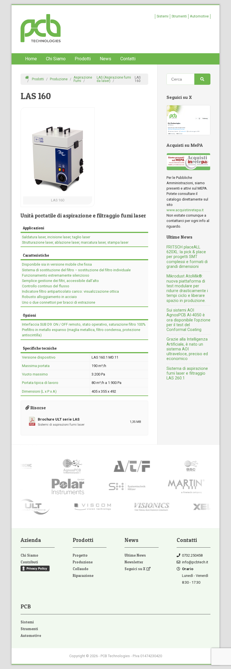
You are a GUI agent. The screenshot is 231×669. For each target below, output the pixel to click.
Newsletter (134, 562)
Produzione (83, 562)
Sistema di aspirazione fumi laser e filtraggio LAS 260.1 (187, 373)
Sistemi (162, 16)
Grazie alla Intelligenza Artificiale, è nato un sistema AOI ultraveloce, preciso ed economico (187, 349)
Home (31, 58)
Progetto (80, 555)
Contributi (29, 562)
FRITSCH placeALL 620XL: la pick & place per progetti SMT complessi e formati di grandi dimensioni (187, 257)
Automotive (199, 16)
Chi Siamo (56, 58)
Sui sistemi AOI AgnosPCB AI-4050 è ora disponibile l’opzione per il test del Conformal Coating (188, 320)
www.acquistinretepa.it (185, 210)
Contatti (128, 58)
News (105, 58)
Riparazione (83, 576)
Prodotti (83, 58)
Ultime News (135, 555)
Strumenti (179, 16)
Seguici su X (135, 569)
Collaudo (80, 569)
